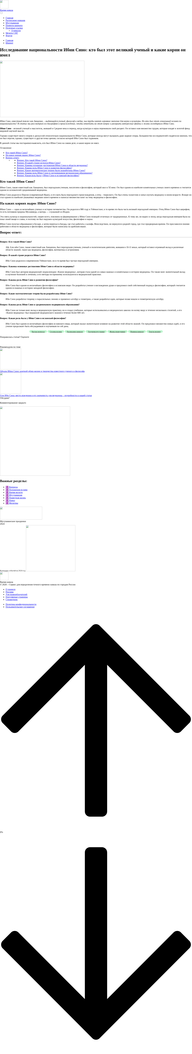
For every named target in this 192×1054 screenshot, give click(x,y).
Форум (9, 35)
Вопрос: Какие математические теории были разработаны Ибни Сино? (51, 170)
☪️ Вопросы (12, 487)
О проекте (10, 589)
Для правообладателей (16, 594)
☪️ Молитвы (12, 503)
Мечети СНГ (12, 33)
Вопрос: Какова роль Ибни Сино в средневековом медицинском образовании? (54, 173)
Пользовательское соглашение (20, 607)
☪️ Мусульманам (14, 495)
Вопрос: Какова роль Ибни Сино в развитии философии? (44, 168)
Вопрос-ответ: (12, 158)
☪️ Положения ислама (16, 490)
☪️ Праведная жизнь (16, 498)
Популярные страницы (17, 597)
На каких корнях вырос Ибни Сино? (23, 155)
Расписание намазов (15, 20)
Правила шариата (14, 25)
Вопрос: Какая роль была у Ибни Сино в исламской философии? (48, 175)
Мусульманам (12, 23)
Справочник (12, 599)
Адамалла (16, 30)
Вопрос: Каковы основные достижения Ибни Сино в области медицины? (52, 165)
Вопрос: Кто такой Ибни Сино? (32, 160)
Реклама (9, 592)
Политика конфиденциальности (21, 604)
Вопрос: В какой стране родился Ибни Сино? (39, 163)
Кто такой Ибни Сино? (17, 152)
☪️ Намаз (10, 500)
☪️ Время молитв (14, 492)
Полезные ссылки (14, 28)
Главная (9, 18)
